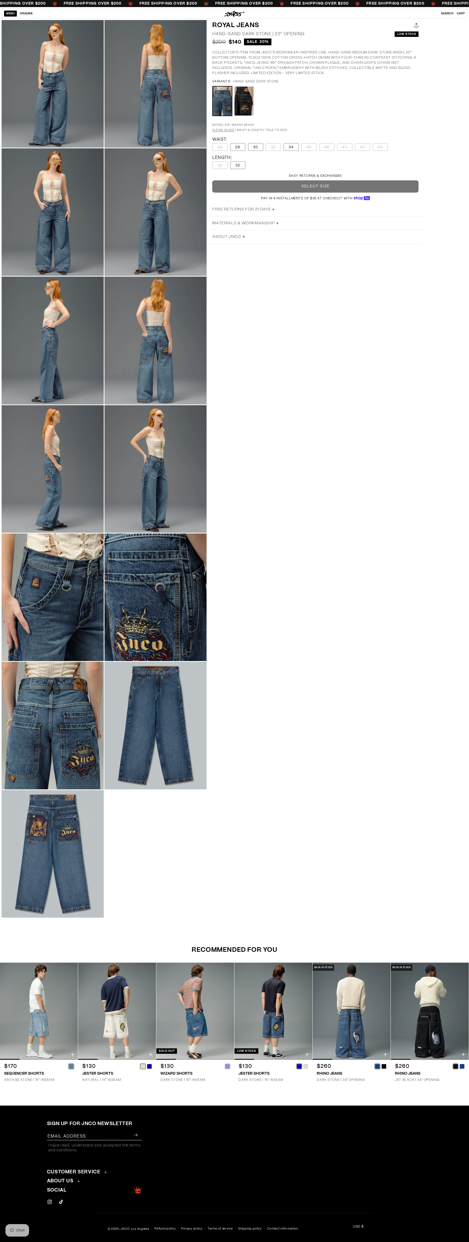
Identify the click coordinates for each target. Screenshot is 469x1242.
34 (291, 147)
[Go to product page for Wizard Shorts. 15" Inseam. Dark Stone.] (195, 1011)
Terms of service (220, 1228)
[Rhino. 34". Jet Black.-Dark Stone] (462, 1066)
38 (329, 148)
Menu (10, 13)
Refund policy (165, 1228)
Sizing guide (223, 130)
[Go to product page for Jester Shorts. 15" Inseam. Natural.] (117, 1011)
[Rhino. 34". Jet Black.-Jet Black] (455, 1066)
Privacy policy (191, 1228)
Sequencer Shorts (24, 1073)
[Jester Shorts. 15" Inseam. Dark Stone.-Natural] (305, 1066)
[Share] (415, 25)
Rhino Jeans (329, 1073)
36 (311, 148)
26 (222, 148)
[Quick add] (72, 1054)
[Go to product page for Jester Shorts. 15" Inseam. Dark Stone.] (273, 1011)
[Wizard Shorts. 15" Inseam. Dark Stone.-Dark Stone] (227, 1066)
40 (347, 148)
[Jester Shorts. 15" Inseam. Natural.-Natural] (143, 1066)
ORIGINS (26, 13)
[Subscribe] (136, 1135)
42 (365, 148)
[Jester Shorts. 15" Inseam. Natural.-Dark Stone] (149, 1066)
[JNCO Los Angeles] (234, 13)
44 (383, 148)
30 (255, 147)
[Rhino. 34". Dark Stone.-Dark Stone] (377, 1066)
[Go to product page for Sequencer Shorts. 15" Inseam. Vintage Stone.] (39, 1011)
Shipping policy (250, 1228)
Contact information (282, 1228)
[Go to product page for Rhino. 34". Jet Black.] (430, 1011)
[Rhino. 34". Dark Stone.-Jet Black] (384, 1066)
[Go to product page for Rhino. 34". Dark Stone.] (352, 1011)
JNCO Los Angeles (135, 1228)
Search (447, 13)
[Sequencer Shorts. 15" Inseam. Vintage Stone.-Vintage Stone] (71, 1066)
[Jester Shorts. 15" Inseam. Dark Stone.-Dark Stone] (299, 1066)
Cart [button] (461, 13)
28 (237, 147)
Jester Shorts (97, 1073)
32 (276, 148)
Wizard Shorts (176, 1073)
